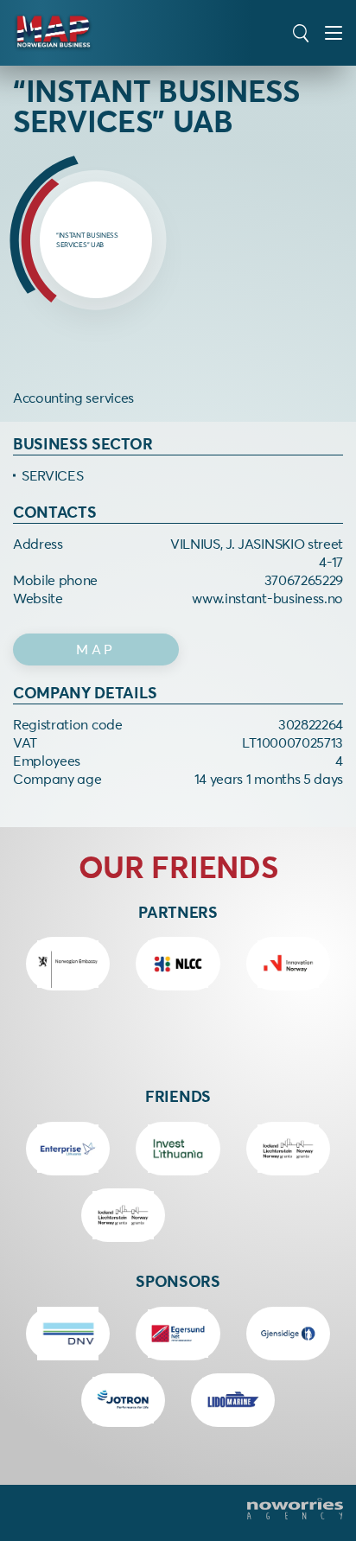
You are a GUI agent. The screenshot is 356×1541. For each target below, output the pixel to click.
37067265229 (303, 580)
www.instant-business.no (267, 598)
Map (96, 649)
